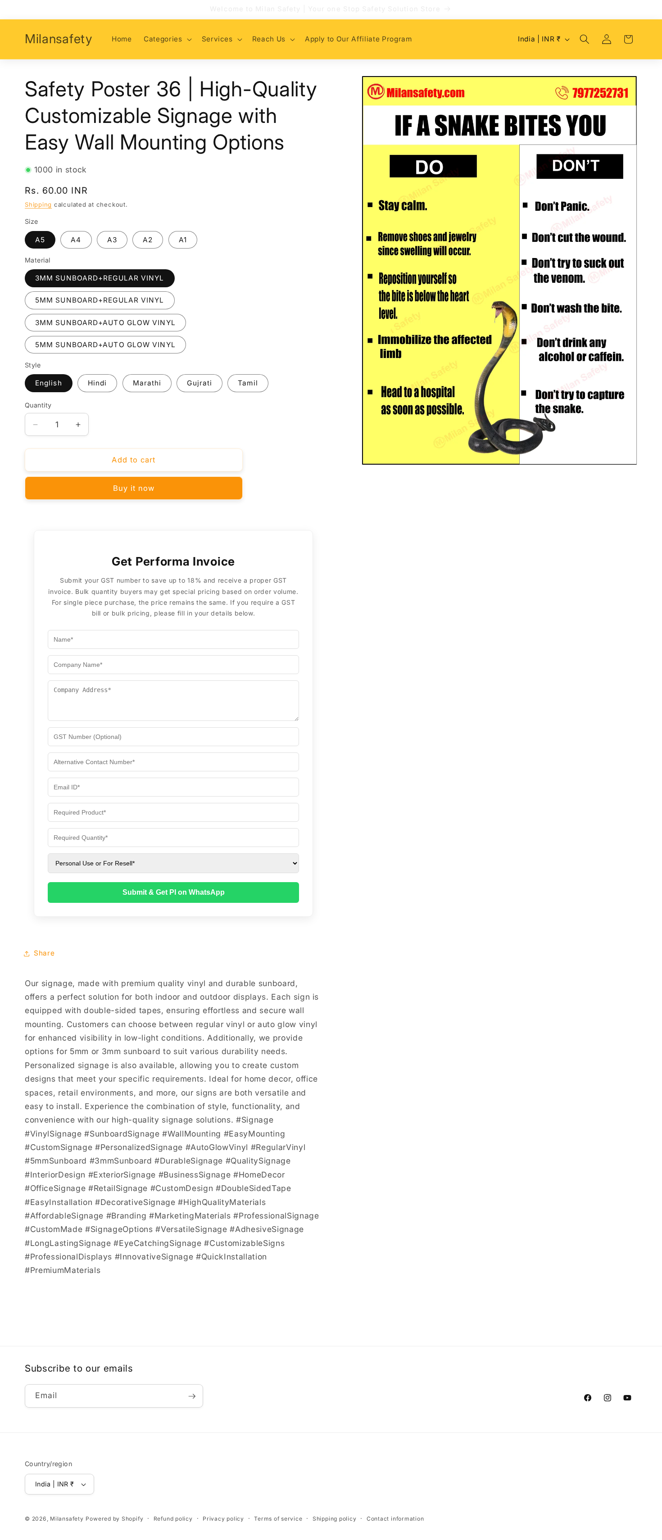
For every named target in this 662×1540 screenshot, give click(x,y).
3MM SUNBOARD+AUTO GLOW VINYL (105, 322)
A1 (183, 240)
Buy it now (134, 488)
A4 (76, 240)
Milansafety (66, 1518)
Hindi (97, 383)
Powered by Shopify (114, 1518)
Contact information (395, 1518)
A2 (148, 240)
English (48, 383)
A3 (112, 240)
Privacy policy (223, 1518)
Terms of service (278, 1518)
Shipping (38, 204)
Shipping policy (335, 1518)
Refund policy (173, 1518)
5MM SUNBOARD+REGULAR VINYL (99, 300)
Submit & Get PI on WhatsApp (173, 893)
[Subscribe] (192, 1396)
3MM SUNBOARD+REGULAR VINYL (99, 278)
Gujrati (199, 383)
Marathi (147, 383)
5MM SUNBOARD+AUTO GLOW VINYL (105, 345)
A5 (40, 240)
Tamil (248, 383)
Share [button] (44, 953)
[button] (166, 39)
